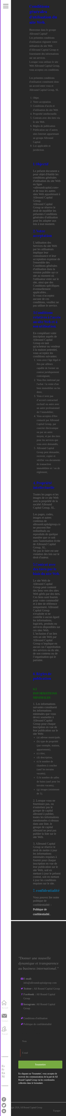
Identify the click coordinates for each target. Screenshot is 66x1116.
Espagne (56, 1110)
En (3, 1073)
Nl (3, 1076)
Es (3, 1066)
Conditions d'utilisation (35, 1018)
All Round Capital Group (41, 988)
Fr (3, 1069)
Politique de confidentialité (37, 1024)
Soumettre (40, 1064)
